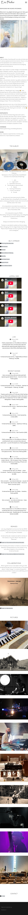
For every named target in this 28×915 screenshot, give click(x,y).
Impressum (3, 909)
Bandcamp (4, 246)
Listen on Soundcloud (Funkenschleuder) (12, 542)
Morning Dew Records (7, 243)
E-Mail (3, 896)
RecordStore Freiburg (7, 253)
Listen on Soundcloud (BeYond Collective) (12, 554)
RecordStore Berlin (6, 265)
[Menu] (26, 2)
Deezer (3, 249)
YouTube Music (5, 259)
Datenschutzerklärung (6, 907)
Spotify (3, 256)
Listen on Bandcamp (7, 608)
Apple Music (4, 262)
